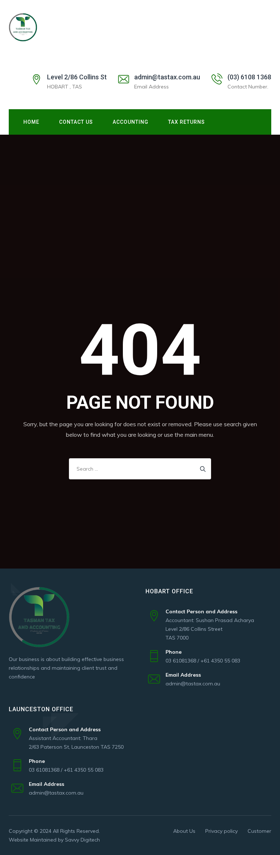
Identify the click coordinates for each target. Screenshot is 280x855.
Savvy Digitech (82, 839)
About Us (184, 831)
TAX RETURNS (186, 122)
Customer (259, 831)
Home (31, 122)
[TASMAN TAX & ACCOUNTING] (23, 27)
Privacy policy (221, 831)
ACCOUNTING (130, 122)
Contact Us (76, 122)
